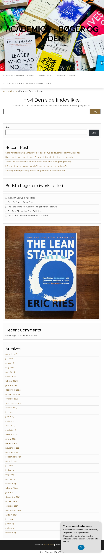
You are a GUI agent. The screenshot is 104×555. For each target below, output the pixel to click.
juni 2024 (9, 470)
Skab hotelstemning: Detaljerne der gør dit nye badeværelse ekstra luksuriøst (42, 153)
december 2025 (12, 390)
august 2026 (11, 354)
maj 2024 (9, 474)
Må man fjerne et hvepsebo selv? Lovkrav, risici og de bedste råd (36, 166)
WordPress (48, 545)
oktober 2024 (11, 452)
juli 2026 (9, 358)
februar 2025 (11, 434)
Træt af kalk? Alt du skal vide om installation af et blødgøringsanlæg (38, 162)
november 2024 (12, 448)
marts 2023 (10, 532)
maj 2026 (9, 367)
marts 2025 (10, 430)
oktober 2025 (11, 399)
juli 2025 (9, 412)
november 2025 (12, 394)
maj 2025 (9, 421)
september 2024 (13, 457)
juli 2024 (9, 466)
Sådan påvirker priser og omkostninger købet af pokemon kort (35, 170)
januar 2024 (11, 492)
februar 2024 (11, 488)
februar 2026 (11, 381)
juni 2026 (9, 363)
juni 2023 (9, 524)
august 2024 (11, 461)
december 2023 (12, 497)
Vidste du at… (45, 75)
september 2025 (13, 403)
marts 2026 (10, 376)
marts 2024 (10, 483)
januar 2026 (11, 385)
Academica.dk (10, 91)
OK (81, 547)
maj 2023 (9, 528)
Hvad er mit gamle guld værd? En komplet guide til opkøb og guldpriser (40, 157)
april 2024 (10, 479)
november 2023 (12, 501)
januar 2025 (10, 439)
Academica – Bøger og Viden (52, 33)
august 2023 (11, 515)
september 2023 (13, 510)
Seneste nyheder (66, 75)
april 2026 (10, 372)
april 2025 (10, 425)
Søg (7, 127)
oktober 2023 (11, 506)
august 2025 (11, 408)
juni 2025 (9, 416)
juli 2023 (9, 519)
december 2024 (13, 443)
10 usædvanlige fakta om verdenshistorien (27, 83)
